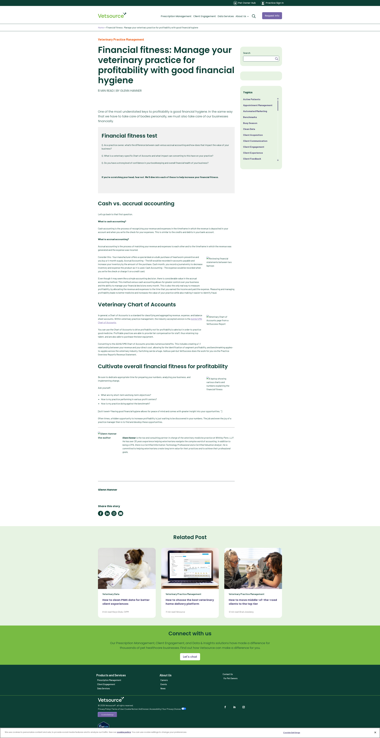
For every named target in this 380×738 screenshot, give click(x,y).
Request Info (272, 15)
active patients (251, 99)
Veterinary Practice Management (121, 39)
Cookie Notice (131, 709)
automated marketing (255, 111)
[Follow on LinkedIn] (235, 707)
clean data (249, 128)
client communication (255, 140)
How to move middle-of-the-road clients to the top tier (253, 602)
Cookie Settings (107, 715)
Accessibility (155, 709)
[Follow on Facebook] (226, 707)
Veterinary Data (110, 594)
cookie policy (124, 732)
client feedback (252, 158)
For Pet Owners (231, 678)
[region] (190, 733)
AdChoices (143, 709)
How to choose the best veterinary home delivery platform (190, 602)
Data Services (226, 16)
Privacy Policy (104, 709)
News (163, 688)
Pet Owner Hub (247, 3)
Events (163, 684)
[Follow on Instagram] (244, 707)
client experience (253, 152)
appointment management (257, 105)
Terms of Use (118, 709)
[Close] (375, 732)
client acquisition (253, 134)
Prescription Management (176, 16)
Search (246, 52)
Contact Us (228, 674)
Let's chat (190, 657)
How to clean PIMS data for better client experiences (126, 602)
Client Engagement (204, 16)
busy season (250, 123)
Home (101, 27)
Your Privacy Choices (171, 709)
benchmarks (250, 117)
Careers (164, 680)
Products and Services (111, 675)
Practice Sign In (275, 3)
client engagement (253, 146)
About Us (241, 16)
